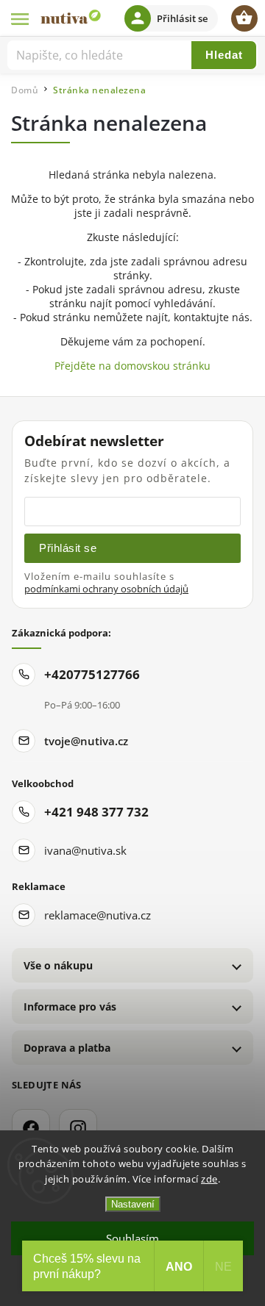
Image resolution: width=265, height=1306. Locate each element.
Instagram (78, 1128)
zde (209, 1178)
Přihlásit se (67, 548)
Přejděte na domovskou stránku (132, 366)
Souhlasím (132, 1238)
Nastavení (133, 1204)
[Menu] (21, 18)
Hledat (224, 55)
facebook (31, 1128)
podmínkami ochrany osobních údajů (106, 589)
